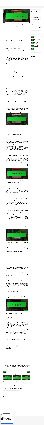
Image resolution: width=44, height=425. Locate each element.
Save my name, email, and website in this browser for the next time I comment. (13, 400)
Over (32, 13)
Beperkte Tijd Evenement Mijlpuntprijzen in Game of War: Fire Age (37, 43)
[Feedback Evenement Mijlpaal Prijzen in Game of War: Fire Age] (28, 372)
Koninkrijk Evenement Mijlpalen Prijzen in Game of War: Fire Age (36, 23)
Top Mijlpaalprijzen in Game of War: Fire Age (37, 49)
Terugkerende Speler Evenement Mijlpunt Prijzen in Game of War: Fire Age (37, 46)
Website (4, 396)
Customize (4, 421)
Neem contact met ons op (35, 11)
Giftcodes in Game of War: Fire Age (36, 20)
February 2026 (33, 56)
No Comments (17, 358)
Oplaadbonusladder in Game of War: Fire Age (36, 27)
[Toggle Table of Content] (14, 38)
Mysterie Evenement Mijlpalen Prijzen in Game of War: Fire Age (37, 36)
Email (4, 393)
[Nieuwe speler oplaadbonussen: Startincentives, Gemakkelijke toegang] (5, 372)
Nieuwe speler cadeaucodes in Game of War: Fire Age (37, 39)
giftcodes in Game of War (17, 129)
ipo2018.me (22, 3)
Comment (4, 402)
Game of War (23, 51)
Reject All (10, 421)
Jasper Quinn (17, 364)
